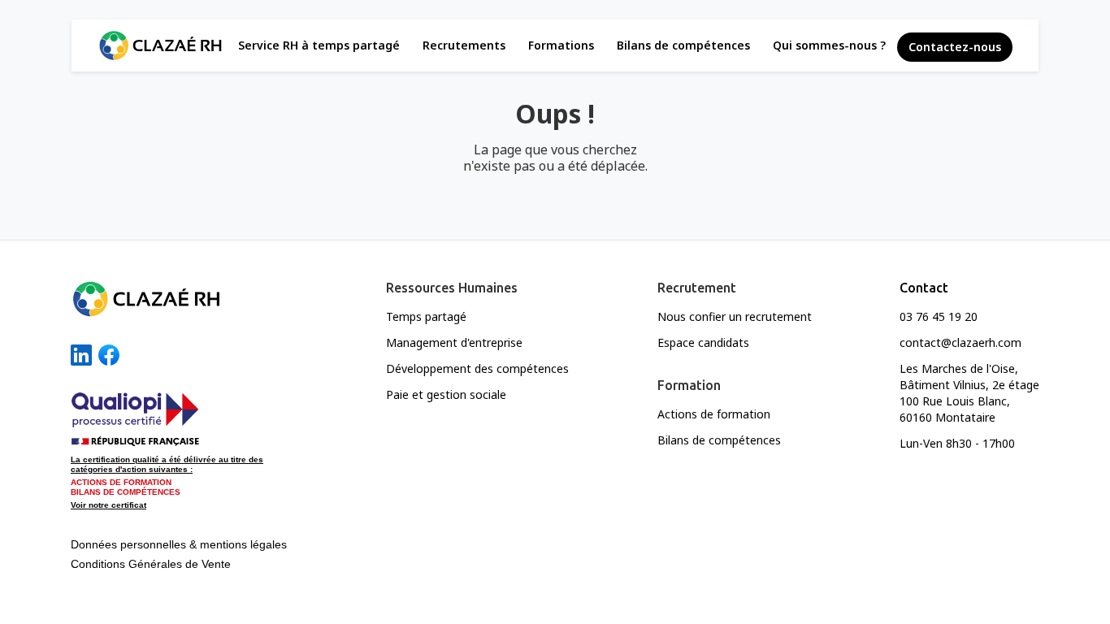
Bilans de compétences (719, 440)
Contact (924, 287)
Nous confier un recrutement (734, 316)
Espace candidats (703, 342)
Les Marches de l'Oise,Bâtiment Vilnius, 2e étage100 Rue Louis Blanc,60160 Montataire (969, 393)
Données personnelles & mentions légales (179, 544)
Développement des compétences (477, 368)
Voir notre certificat (108, 504)
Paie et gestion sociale (446, 394)
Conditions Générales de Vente (151, 563)
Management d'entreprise (454, 342)
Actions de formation (713, 414)
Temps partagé (426, 316)
